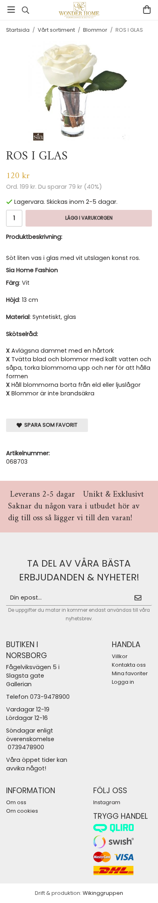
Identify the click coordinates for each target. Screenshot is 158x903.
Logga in (123, 682)
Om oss (16, 802)
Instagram (106, 802)
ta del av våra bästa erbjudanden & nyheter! (79, 570)
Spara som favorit (49, 425)
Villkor (120, 656)
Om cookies (22, 811)
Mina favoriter (130, 673)
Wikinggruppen (103, 893)
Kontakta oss (129, 665)
